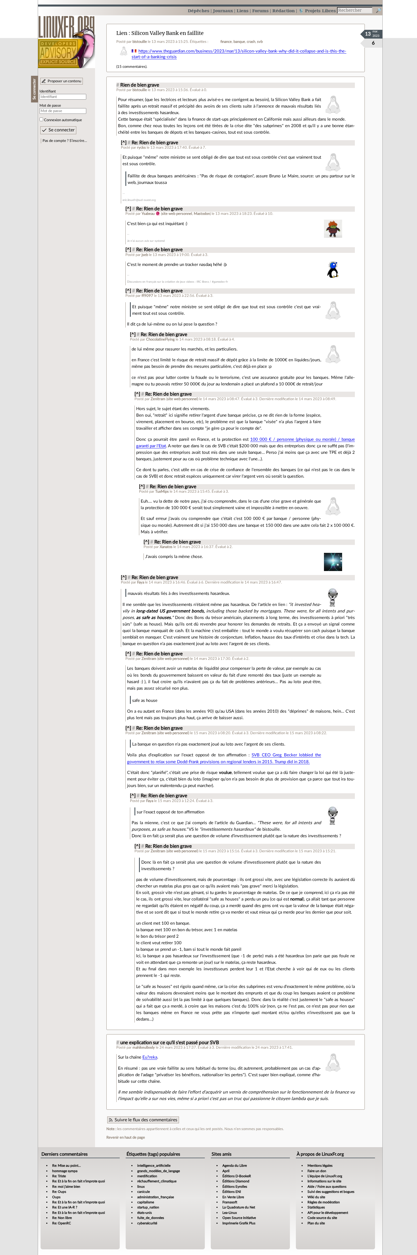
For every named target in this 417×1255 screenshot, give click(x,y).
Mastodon (202, 213)
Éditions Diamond (235, 1181)
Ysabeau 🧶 (151, 213)
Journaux (223, 10)
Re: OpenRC (61, 1223)
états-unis (144, 1212)
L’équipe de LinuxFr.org (325, 1176)
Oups (56, 1197)
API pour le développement (328, 1212)
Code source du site (322, 1218)
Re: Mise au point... (66, 1165)
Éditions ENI (231, 1191)
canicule (143, 1191)
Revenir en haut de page (125, 1137)
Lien (121, 33)
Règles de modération (324, 1202)
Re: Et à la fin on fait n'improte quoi (78, 1181)
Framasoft (229, 1202)
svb (260, 41)
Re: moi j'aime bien (66, 1186)
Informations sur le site (324, 1181)
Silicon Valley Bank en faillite (167, 33)
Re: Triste (59, 1176)
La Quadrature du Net (238, 1207)
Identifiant (47, 91)
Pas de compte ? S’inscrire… (65, 140)
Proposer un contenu (64, 81)
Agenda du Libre (234, 1165)
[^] (124, 142)
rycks (141, 147)
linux (141, 1186)
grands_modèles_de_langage (158, 1171)
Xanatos (166, 547)
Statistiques (316, 1207)
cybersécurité (147, 1223)
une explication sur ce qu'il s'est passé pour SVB (169, 1042)
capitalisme (145, 1202)
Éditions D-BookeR (236, 1176)
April (225, 1171)
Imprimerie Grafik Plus (238, 1223)
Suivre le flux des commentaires (146, 1120)
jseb (145, 255)
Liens (242, 10)
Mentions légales (320, 1165)
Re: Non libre (62, 1218)
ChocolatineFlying (160, 339)
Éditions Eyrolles (234, 1186)
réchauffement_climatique (156, 1181)
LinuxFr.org (66, 39)
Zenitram (158, 399)
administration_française (155, 1197)
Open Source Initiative (239, 1218)
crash (251, 41)
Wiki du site (316, 1197)
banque (239, 41)
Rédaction (283, 10)
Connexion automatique (63, 120)
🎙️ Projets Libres (317, 10)
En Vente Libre (233, 1197)
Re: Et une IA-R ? (64, 1207)
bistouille (139, 41)
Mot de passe (50, 105)
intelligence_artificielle (153, 1165)
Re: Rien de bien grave (155, 142)
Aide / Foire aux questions (327, 1186)
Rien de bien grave (139, 85)
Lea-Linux (229, 1212)
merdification (147, 1176)
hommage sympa (64, 1171)
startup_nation (148, 1207)
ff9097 (147, 295)
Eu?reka (149, 1057)
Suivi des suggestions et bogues (331, 1191)
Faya (140, 582)
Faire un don (317, 1171)
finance (226, 41)
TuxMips (162, 491)
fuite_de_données (150, 1218)
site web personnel (177, 213)
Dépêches (198, 10)
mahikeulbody (143, 1047)
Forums (260, 10)
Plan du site (316, 1223)
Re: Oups (59, 1191)
